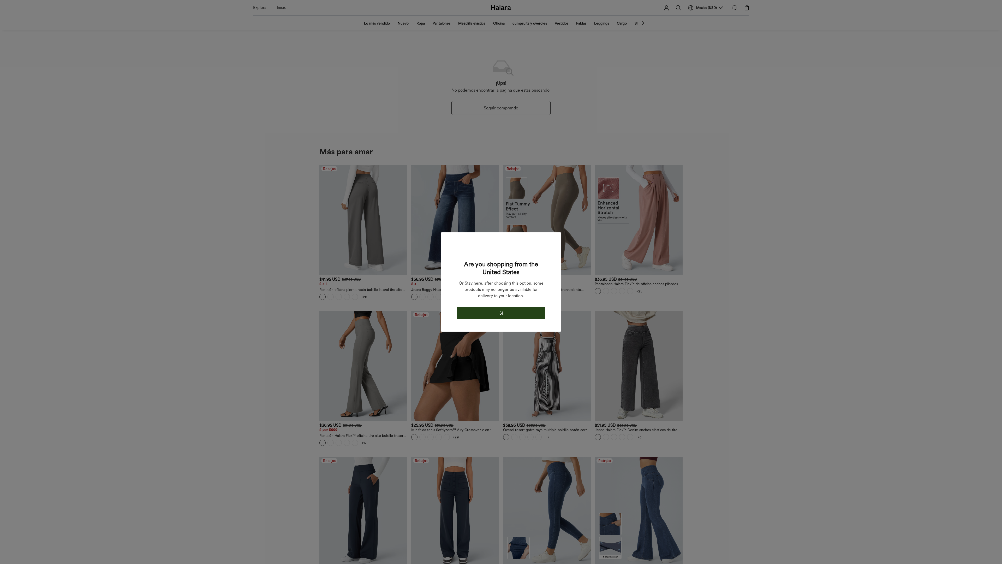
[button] (501, 249)
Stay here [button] (473, 283)
